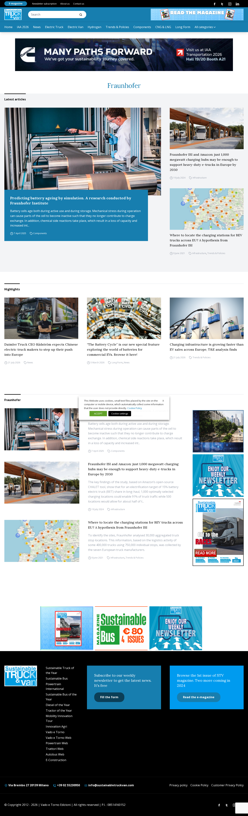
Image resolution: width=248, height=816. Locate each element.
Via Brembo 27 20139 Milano (28, 785)
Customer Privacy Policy (227, 785)
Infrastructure (200, 177)
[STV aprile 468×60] (197, 14)
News (37, 27)
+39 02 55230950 (68, 785)
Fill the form (109, 697)
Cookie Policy (199, 785)
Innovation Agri (56, 726)
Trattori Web (55, 749)
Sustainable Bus (57, 678)
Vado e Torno (55, 732)
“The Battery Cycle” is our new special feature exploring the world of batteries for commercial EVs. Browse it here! (123, 349)
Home (8, 27)
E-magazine (16, 3)
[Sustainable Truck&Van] (13, 14)
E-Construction (56, 760)
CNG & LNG (163, 27)
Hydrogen (94, 27)
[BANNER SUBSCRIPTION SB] (121, 628)
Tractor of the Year (59, 711)
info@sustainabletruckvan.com (111, 785)
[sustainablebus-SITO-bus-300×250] (218, 431)
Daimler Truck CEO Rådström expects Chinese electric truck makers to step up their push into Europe (41, 349)
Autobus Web (55, 754)
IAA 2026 (23, 27)
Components (142, 27)
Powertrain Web (57, 743)
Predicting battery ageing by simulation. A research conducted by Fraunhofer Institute (70, 200)
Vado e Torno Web (58, 738)
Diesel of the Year (58, 705)
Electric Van (75, 27)
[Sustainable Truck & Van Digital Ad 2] (124, 54)
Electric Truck (54, 27)
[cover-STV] (218, 532)
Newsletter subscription (44, 3)
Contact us (78, 3)
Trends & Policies (117, 27)
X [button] (163, 400)
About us (65, 3)
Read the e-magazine (198, 697)
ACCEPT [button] (98, 413)
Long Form (182, 27)
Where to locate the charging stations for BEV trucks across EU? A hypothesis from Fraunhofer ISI (206, 240)
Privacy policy (178, 785)
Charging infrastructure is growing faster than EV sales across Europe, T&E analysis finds (206, 347)
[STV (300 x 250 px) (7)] (66, 628)
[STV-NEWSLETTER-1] (218, 475)
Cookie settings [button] (119, 413)
